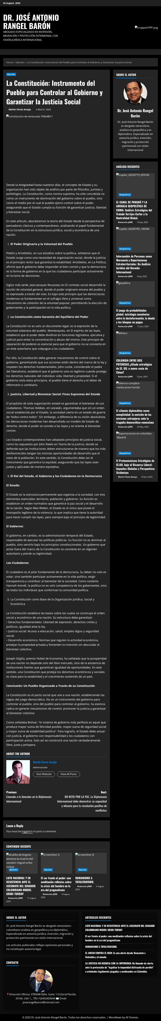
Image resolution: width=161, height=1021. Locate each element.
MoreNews (115, 1017)
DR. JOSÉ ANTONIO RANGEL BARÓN (31, 21)
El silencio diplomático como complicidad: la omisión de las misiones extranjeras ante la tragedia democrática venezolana (135, 417)
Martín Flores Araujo (20, 109)
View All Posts (69, 774)
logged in (27, 831)
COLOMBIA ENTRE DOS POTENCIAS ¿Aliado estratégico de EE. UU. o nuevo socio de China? (134, 366)
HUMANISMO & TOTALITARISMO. (84, 880)
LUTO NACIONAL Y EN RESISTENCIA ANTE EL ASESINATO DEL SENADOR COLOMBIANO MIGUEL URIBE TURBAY (21, 886)
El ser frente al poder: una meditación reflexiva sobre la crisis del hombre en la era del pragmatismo (56, 884)
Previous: (28, 796)
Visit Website (44, 774)
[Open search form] (157, 52)
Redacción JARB (15, 898)
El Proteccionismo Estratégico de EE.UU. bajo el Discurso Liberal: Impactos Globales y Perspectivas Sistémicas (135, 467)
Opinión (11, 74)
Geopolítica (124, 194)
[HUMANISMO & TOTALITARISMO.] (91, 863)
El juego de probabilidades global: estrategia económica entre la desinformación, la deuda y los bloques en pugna (135, 316)
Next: (82, 801)
